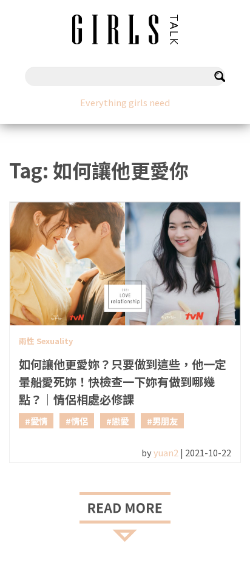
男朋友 (165, 420)
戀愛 (120, 420)
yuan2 (166, 452)
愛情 (38, 420)
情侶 (79, 420)
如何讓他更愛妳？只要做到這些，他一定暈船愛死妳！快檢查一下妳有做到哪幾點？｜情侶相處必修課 (122, 382)
